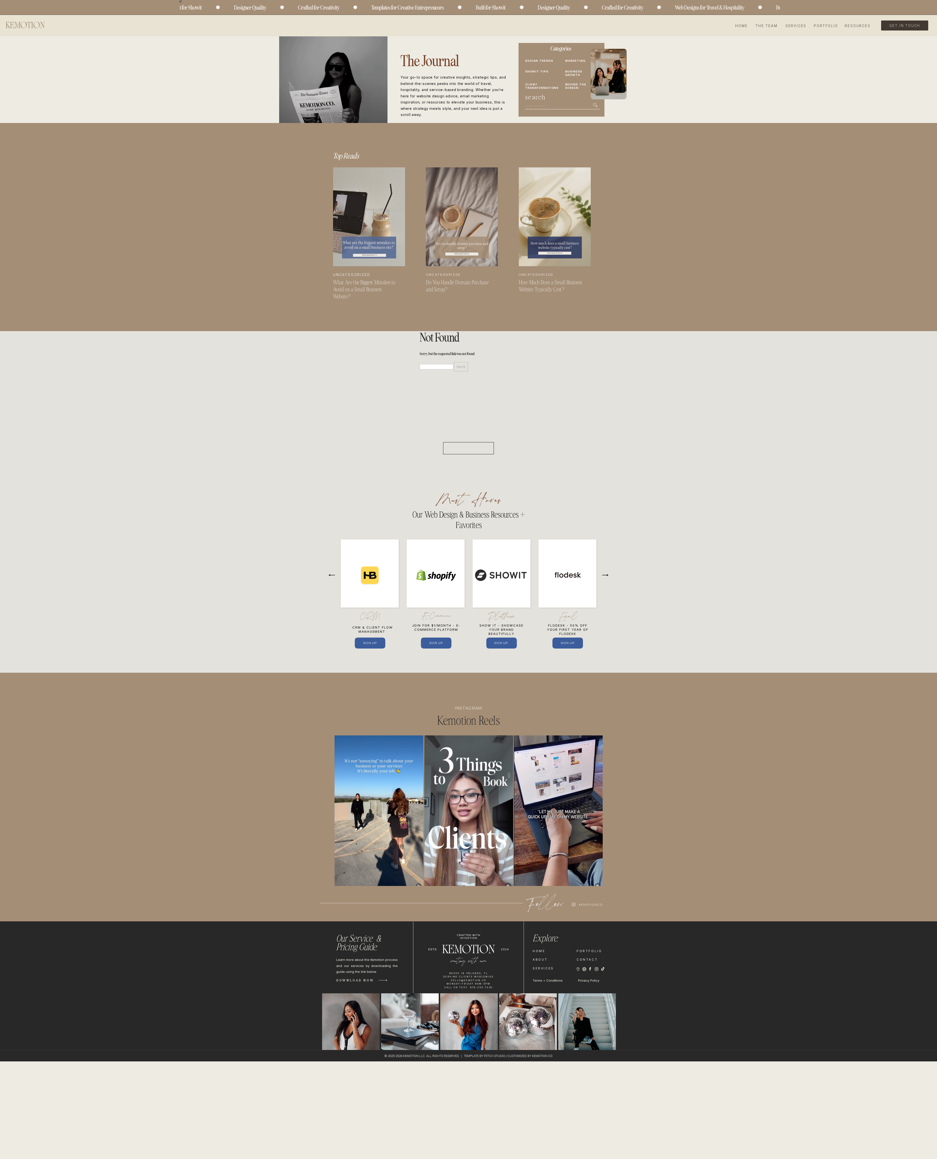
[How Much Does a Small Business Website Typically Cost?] (555, 216)
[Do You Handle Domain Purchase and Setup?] (462, 216)
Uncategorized (351, 275)
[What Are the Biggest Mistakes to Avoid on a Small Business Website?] (369, 216)
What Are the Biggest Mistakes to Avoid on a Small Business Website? (364, 290)
